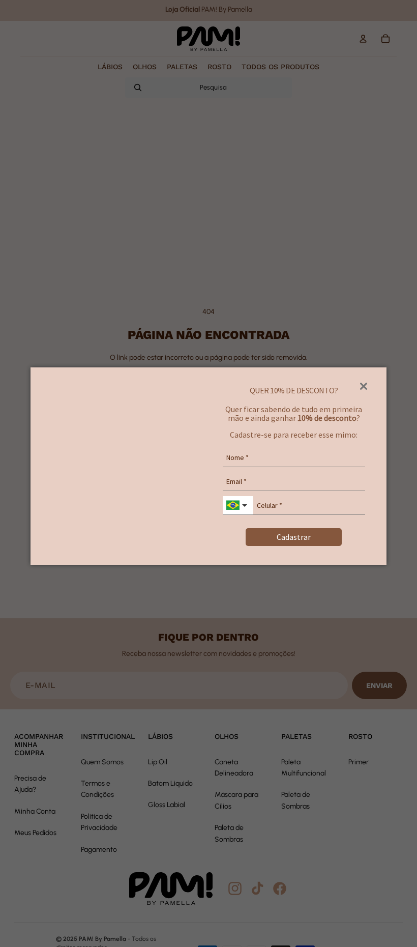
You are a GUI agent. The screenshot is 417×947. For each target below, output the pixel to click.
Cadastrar (294, 537)
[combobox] (238, 505)
